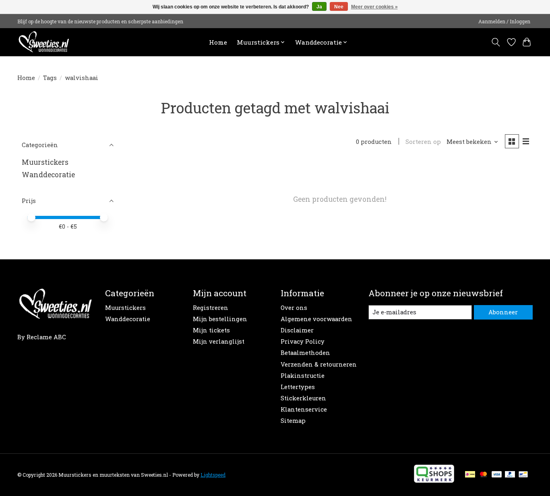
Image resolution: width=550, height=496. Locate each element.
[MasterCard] (483, 475)
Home (218, 42)
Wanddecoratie (48, 174)
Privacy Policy (303, 341)
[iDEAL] (470, 475)
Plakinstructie (303, 375)
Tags (50, 78)
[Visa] (497, 475)
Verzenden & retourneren (319, 364)
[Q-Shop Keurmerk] (434, 480)
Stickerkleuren (303, 398)
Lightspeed (213, 474)
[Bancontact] (523, 475)
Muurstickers (45, 162)
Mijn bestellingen (220, 319)
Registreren (210, 308)
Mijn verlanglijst (218, 341)
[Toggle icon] (496, 42)
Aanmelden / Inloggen (504, 21)
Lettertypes (298, 387)
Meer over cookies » (374, 7)
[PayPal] (510, 475)
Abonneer (503, 312)
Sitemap (293, 420)
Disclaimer (297, 330)
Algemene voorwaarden (316, 319)
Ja (319, 7)
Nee (338, 7)
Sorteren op (423, 142)
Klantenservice (304, 409)
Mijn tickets (211, 330)
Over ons (294, 308)
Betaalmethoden (305, 353)
